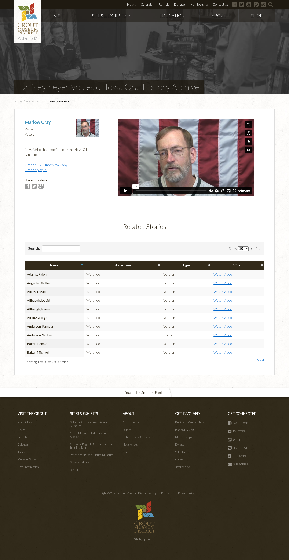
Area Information (28, 466)
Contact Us (220, 4)
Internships (182, 466)
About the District (134, 422)
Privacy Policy (186, 493)
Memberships (183, 437)
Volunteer (181, 452)
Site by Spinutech (144, 539)
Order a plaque (36, 170)
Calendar (147, 4)
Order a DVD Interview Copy (46, 165)
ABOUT (219, 15)
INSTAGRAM (241, 456)
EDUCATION (172, 15)
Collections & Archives (136, 437)
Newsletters (130, 444)
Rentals (163, 4)
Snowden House (79, 462)
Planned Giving (184, 429)
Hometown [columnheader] (122, 265)
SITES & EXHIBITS (109, 15)
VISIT (59, 15)
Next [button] (260, 360)
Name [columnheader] (54, 265)
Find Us (22, 437)
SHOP (257, 15)
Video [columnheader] (237, 265)
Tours (21, 452)
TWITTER (239, 431)
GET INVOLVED (187, 414)
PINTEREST (240, 448)
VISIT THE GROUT (32, 414)
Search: (34, 248)
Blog (125, 452)
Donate (179, 4)
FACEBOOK (240, 423)
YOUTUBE (239, 439)
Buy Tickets (25, 422)
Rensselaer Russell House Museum (91, 455)
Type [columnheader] (186, 265)
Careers (180, 459)
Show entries (244, 248)
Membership (199, 4)
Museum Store (27, 459)
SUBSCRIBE (241, 464)
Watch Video (222, 274)
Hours (131, 4)
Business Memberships (189, 422)
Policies (127, 429)
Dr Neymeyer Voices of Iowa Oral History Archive (109, 86)
